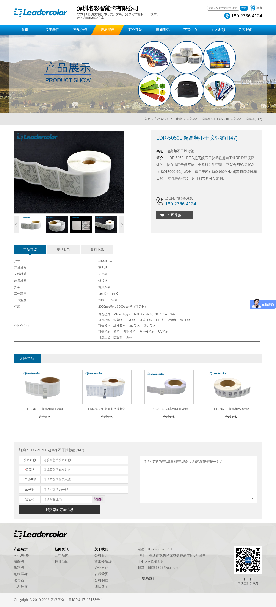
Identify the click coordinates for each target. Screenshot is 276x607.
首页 (24, 30)
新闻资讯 (163, 30)
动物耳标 (21, 574)
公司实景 (101, 580)
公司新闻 (62, 555)
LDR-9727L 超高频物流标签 (107, 409)
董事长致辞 (103, 561)
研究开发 (135, 30)
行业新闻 (62, 561)
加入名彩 (218, 30)
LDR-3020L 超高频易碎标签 (231, 409)
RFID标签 (176, 119)
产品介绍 (80, 30)
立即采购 (175, 215)
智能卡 (19, 561)
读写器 (19, 580)
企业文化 (101, 567)
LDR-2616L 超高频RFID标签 (169, 409)
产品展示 (107, 30)
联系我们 (245, 30)
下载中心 (190, 30)
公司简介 (101, 555)
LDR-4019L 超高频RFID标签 (44, 409)
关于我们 (52, 30)
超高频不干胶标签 (198, 119)
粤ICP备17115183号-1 (86, 600)
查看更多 (45, 417)
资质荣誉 (101, 574)
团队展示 (101, 586)
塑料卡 (19, 567)
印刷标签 (21, 586)
